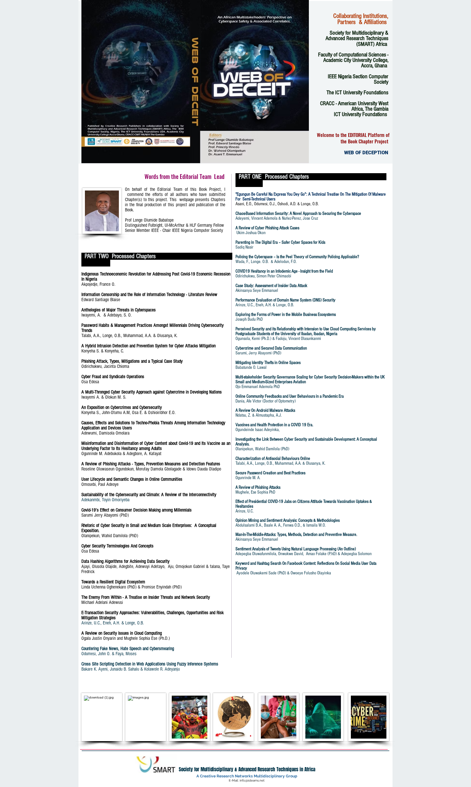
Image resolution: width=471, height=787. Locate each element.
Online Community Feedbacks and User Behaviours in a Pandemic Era (290, 396)
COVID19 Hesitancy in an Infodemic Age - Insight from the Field (284, 271)
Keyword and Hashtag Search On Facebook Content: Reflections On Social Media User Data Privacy (306, 566)
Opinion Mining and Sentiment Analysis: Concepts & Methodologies (288, 520)
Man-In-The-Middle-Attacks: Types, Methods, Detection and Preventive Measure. (296, 534)
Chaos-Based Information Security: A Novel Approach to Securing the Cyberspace (298, 213)
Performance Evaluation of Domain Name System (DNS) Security (285, 300)
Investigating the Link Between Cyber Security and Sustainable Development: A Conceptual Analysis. (306, 442)
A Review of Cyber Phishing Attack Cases (267, 228)
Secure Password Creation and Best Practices (270, 473)
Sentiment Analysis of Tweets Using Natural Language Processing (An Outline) (296, 549)
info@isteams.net (252, 780)
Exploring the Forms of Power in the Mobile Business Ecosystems (286, 314)
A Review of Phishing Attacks (258, 487)
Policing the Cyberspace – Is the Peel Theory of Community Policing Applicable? (297, 256)
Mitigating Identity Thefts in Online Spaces (268, 362)
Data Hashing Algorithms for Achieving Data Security (128, 561)
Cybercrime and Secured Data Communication (271, 348)
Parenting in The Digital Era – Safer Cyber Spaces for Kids (280, 242)
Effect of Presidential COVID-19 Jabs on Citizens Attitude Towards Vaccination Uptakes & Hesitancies (304, 504)
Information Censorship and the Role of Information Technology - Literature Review (152, 294)
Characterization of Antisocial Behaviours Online (273, 458)
